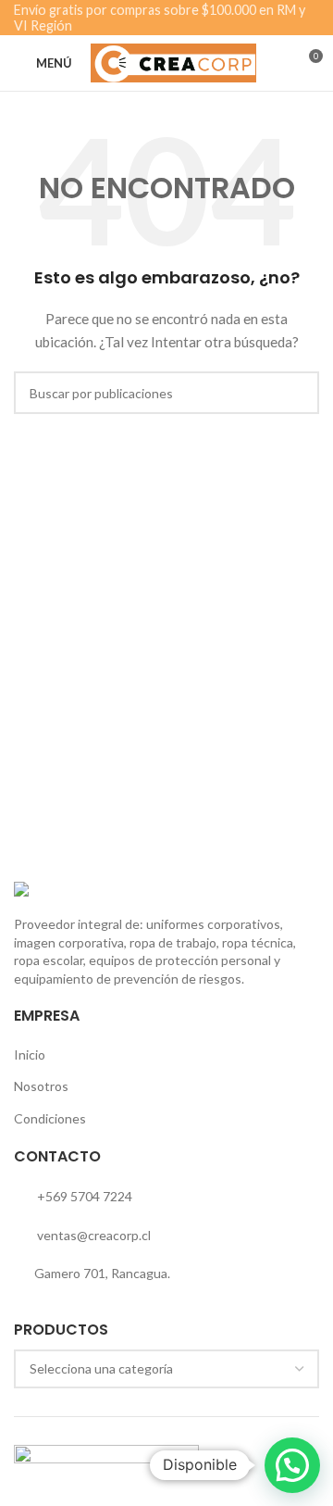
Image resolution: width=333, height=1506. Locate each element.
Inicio (29, 1054)
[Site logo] (173, 61)
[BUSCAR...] (298, 392)
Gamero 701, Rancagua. (102, 1273)
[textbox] (166, 1368)
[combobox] (166, 1368)
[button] (292, 1465)
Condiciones (50, 1118)
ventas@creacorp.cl (92, 1235)
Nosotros (41, 1086)
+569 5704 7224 (83, 1196)
